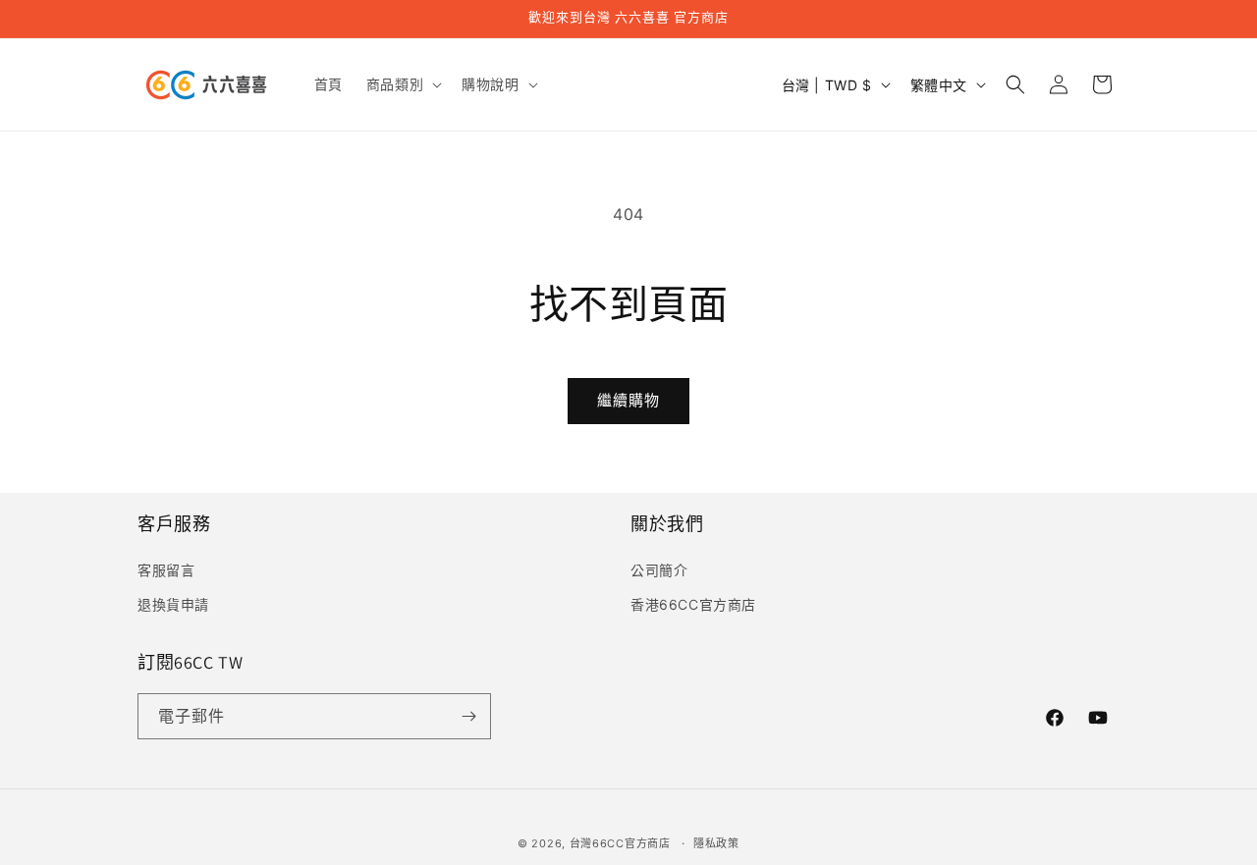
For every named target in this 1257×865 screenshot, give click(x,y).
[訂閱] (468, 716)
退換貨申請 (173, 603)
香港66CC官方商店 (693, 603)
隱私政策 (716, 843)
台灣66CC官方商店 (620, 843)
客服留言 (165, 569)
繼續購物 (628, 400)
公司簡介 (658, 569)
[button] (402, 84)
